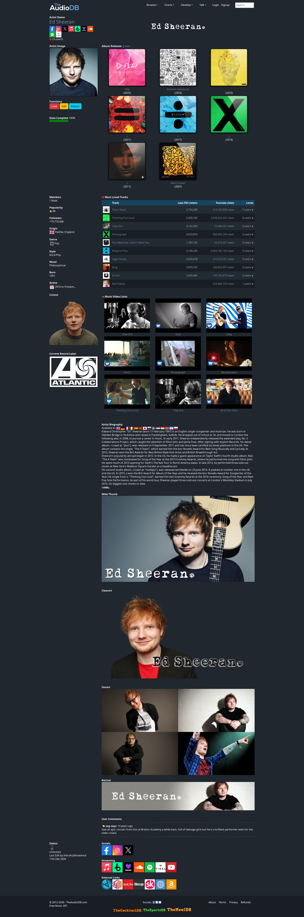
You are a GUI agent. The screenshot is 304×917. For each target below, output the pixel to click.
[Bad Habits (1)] (106, 283)
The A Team (119, 209)
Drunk (116, 275)
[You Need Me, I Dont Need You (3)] (106, 242)
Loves (249, 203)
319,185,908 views (223, 209)
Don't (127, 372)
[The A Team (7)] (106, 209)
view (127, 46)
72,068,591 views (224, 226)
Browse (151, 5)
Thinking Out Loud (123, 218)
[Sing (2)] (106, 267)
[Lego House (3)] (106, 258)
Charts (168, 5)
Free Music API (58, 906)
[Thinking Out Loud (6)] (106, 217)
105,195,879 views (223, 275)
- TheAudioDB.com (75, 902)
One (178, 334)
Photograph (119, 234)
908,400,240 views (223, 234)
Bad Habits (118, 283)
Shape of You (120, 251)
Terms (222, 902)
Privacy (233, 902)
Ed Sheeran (62, 22)
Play (127, 89)
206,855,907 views (223, 267)
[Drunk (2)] (106, 275)
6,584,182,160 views (222, 251)
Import (75, 106)
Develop (186, 5)
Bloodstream (229, 372)
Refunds (246, 902)
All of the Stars (229, 410)
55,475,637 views (224, 242)
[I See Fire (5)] (106, 226)
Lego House (119, 259)
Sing (114, 267)
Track (115, 203)
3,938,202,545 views (222, 218)
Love (54, 106)
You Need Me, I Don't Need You (130, 242)
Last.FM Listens (187, 203)
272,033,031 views (223, 259)
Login (215, 5)
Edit (64, 106)
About (212, 902)
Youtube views (225, 203)
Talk (202, 5)
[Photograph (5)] (106, 234)
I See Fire (117, 226)
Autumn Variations (178, 89)
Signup (225, 5)
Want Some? (178, 183)
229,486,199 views (223, 283)
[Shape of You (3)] (106, 250)
